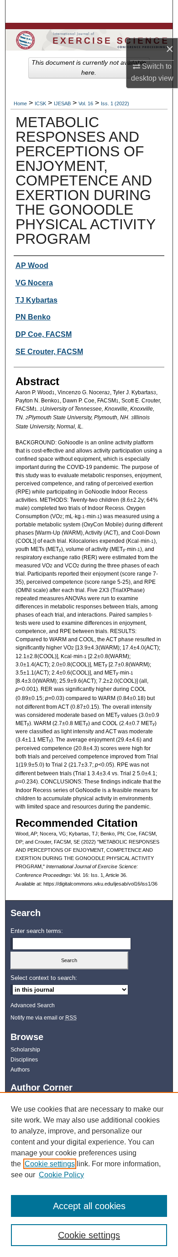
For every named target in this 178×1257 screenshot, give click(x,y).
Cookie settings (50, 1164)
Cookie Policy (61, 1175)
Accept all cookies (89, 1206)
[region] (89, 1174)
